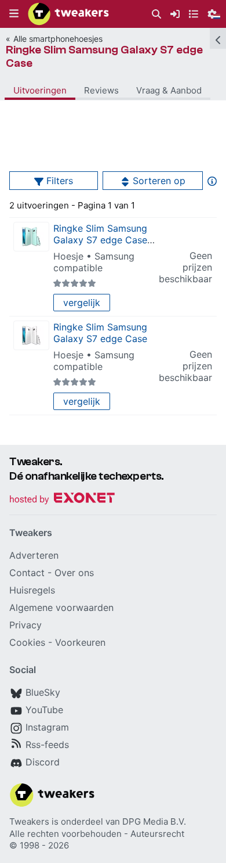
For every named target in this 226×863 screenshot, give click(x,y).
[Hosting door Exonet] (62, 499)
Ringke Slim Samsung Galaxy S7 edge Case (104, 56)
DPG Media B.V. (154, 821)
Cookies (27, 642)
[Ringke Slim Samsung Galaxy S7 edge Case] (31, 335)
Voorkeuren (80, 642)
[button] (14, 14)
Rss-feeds (47, 744)
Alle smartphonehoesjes (58, 39)
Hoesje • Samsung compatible (93, 262)
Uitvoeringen (40, 90)
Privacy (25, 625)
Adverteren (34, 555)
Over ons (74, 572)
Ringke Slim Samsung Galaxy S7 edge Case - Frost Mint (103, 239)
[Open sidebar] (218, 38)
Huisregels (32, 590)
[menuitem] (156, 14)
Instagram (47, 727)
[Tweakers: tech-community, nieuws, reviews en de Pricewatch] (68, 14)
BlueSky (42, 692)
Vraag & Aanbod (169, 90)
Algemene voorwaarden (61, 607)
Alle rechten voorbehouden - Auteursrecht (96, 833)
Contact (27, 572)
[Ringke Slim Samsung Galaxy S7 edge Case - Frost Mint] (31, 236)
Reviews (101, 90)
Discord (42, 762)
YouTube (44, 709)
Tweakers (29, 821)
